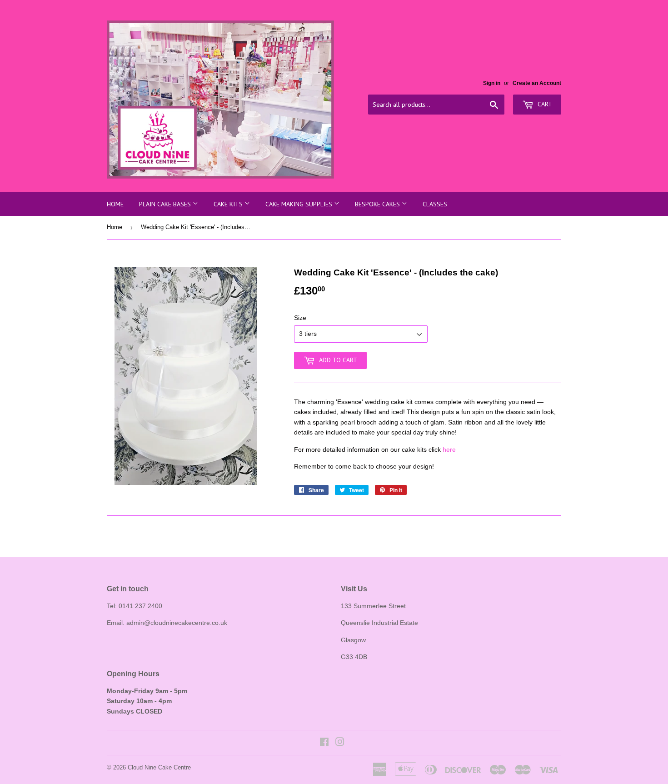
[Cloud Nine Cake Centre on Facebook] (324, 743)
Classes (435, 204)
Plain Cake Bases (166, 204)
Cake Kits (229, 204)
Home (115, 204)
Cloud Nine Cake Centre (159, 767)
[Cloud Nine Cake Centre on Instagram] (339, 743)
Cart (544, 104)
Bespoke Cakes (378, 204)
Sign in (491, 83)
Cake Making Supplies (299, 204)
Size (300, 317)
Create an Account (537, 83)
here (449, 449)
